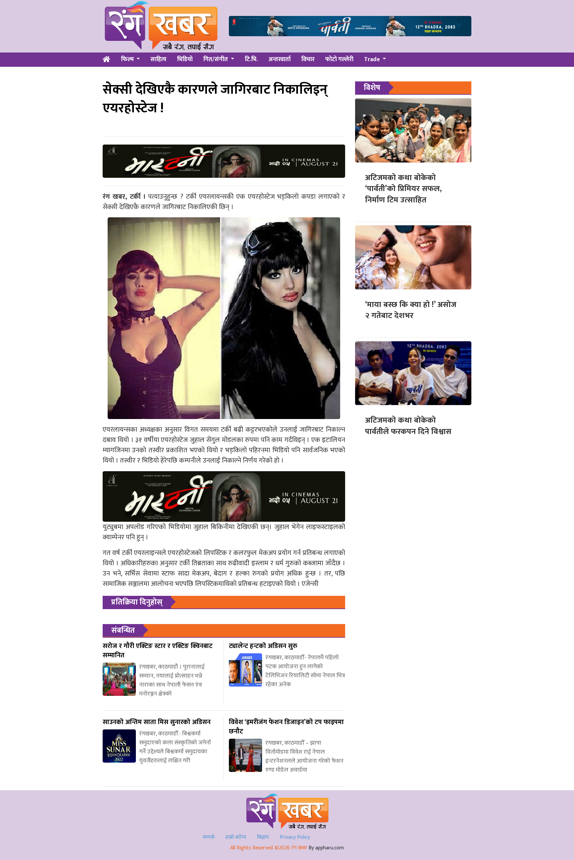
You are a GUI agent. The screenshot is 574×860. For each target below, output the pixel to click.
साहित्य (158, 59)
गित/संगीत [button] (216, 59)
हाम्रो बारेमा (236, 837)
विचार (308, 59)
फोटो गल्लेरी (339, 59)
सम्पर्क (209, 837)
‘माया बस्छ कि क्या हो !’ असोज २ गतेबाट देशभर (410, 310)
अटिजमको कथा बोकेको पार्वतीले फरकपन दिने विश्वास (408, 426)
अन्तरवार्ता (279, 59)
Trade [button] (372, 59)
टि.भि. (251, 59)
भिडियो (185, 59)
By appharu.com (326, 847)
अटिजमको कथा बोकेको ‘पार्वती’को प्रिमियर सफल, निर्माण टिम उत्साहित (403, 189)
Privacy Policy (295, 837)
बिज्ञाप (263, 837)
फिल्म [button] (128, 59)
